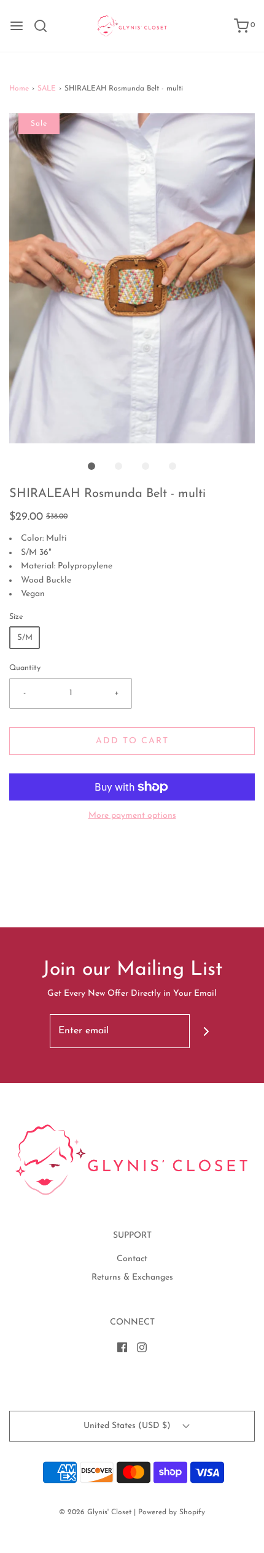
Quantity (25, 668)
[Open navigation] (16, 25)
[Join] (206, 1031)
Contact (132, 1259)
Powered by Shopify (171, 1512)
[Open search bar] (45, 25)
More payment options (132, 815)
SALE (46, 88)
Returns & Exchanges (132, 1277)
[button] (132, 278)
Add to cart (132, 741)
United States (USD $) (128, 1425)
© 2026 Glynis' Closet (95, 1512)
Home (19, 88)
